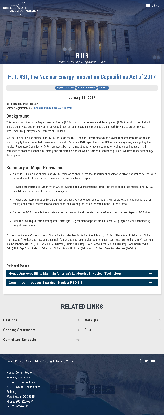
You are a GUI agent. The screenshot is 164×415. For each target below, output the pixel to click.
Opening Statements (19, 330)
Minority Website (66, 361)
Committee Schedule (19, 339)
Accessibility (33, 361)
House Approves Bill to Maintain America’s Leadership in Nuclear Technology (65, 273)
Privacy (19, 361)
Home (61, 62)
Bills (82, 56)
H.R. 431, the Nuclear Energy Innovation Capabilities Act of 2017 (82, 77)
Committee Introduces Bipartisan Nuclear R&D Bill (45, 283)
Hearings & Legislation (83, 62)
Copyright (48, 361)
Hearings (10, 320)
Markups (91, 320)
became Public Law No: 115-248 (53, 108)
